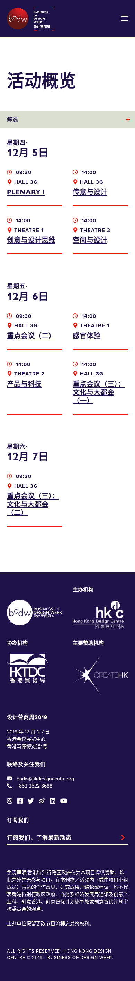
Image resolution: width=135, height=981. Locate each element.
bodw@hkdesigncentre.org (45, 779)
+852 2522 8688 (34, 786)
